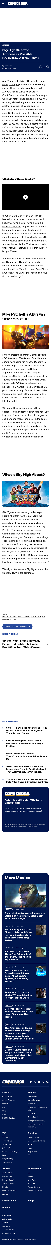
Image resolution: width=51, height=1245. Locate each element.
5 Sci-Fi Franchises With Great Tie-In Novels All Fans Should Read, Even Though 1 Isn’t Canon (26, 731)
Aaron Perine (8, 66)
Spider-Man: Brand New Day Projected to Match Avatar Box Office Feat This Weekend (22, 644)
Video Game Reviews (36, 1141)
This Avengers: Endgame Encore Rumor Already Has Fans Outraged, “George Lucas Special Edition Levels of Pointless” (19, 1033)
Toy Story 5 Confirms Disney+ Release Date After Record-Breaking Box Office (27, 780)
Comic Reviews (8, 1100)
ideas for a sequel (39, 95)
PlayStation (32, 1151)
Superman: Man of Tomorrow (35, 1125)
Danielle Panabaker (9, 617)
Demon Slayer (8, 1180)
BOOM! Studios (8, 1118)
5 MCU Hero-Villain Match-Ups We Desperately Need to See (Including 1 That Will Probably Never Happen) (26, 769)
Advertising (7, 1219)
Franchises (34, 1168)
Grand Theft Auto (35, 1190)
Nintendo (31, 1144)
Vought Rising (7, 1159)
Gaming (32, 1133)
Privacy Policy (32, 826)
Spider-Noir (6, 1144)
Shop (31, 1200)
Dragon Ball (7, 1176)
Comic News (7, 1096)
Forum (6, 1207)
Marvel (5, 1103)
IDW (4, 1114)
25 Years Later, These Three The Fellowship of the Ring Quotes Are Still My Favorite (18, 955)
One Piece (6, 1194)
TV (4, 1133)
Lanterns (5, 1155)
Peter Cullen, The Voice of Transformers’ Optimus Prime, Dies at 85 (27, 756)
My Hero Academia (10, 1190)
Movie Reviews (34, 1100)
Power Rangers (34, 1187)
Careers (6, 1226)
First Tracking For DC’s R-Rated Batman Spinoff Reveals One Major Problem (24, 743)
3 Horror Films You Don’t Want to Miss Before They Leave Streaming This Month (19, 1013)
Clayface (31, 1113)
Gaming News (33, 1137)
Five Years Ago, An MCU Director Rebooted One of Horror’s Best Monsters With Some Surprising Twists (18, 935)
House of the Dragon (10, 1151)
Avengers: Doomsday (36, 1120)
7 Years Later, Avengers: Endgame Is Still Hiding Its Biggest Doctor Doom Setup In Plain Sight (25, 916)
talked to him (18, 379)
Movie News (32, 1096)
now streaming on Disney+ (28, 512)
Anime (6, 1168)
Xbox (30, 1148)
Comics (6, 1092)
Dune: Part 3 (33, 1117)
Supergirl (31, 1103)
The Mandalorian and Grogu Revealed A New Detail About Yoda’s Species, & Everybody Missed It (17, 976)
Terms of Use (9, 826)
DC (3, 1107)
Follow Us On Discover (17, 626)
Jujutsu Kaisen (8, 1183)
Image (4, 1111)
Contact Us (7, 1216)
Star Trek (31, 1183)
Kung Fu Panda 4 (24, 617)
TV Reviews (7, 1141)
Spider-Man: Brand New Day (37, 1108)
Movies (6, 46)
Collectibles (9, 1200)
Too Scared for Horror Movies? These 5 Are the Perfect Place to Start (18, 995)
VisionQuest (7, 1162)
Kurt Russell (36, 617)
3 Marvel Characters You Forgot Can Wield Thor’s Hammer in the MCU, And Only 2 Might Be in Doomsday (18, 1055)
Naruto (5, 1187)
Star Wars (32, 1180)
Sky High (13, 619)
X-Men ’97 (6, 1148)
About (5, 1223)
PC (29, 1155)
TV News (5, 1137)
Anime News (7, 1173)
